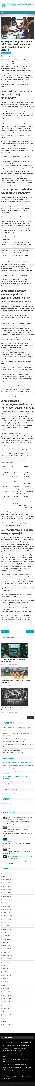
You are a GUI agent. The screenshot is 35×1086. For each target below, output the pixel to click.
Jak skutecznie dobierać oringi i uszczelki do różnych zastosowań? (17, 734)
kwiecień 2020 (7, 1015)
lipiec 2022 (6, 926)
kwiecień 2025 (7, 893)
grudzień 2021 (7, 949)
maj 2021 (5, 972)
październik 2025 (7, 886)
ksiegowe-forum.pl (16, 56)
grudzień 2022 (7, 909)
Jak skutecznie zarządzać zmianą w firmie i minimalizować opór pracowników (14, 709)
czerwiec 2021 (7, 968)
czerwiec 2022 (7, 929)
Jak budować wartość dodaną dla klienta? (14, 1073)
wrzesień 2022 (7, 919)
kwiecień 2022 (7, 935)
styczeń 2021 (6, 985)
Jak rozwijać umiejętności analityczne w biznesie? (6, 631)
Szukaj (3, 714)
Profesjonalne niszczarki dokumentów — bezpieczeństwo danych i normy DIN (14, 751)
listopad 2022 (6, 912)
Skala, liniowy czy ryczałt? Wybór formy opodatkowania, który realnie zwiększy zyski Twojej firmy (18, 740)
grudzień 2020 (7, 988)
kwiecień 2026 (7, 873)
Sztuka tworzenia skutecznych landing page (15, 1064)
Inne (4, 807)
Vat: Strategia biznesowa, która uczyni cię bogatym (17, 762)
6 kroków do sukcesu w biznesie (17, 849)
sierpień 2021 (6, 962)
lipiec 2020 (6, 1005)
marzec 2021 (6, 978)
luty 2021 (5, 982)
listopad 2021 (6, 952)
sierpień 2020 (6, 1001)
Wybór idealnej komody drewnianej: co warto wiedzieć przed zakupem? (18, 729)
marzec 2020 (6, 1018)
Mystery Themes (23, 1084)
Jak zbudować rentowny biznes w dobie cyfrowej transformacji (15, 681)
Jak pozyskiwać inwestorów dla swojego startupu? (17, 1045)
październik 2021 (7, 955)
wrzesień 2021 (7, 959)
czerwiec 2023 (7, 896)
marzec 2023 (6, 899)
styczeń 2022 (6, 945)
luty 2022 (5, 942)
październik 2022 (7, 916)
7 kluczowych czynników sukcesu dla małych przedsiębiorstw (14, 660)
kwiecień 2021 (7, 975)
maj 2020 (5, 1011)
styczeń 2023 (6, 906)
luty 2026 (5, 876)
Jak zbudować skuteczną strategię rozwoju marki (17, 1042)
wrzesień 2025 (7, 889)
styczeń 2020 (6, 1025)
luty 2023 (5, 902)
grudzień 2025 (7, 879)
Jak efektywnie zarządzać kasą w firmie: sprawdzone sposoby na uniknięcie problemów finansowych (17, 829)
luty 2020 (5, 1021)
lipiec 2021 (6, 965)
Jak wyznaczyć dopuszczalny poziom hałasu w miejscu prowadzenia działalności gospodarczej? (30, 631)
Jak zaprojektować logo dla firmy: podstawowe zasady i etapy (18, 745)
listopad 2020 (6, 992)
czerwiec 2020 (7, 1008)
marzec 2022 (6, 939)
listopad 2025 (6, 883)
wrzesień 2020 (7, 998)
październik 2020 (7, 995)
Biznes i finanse (6, 53)
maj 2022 (5, 932)
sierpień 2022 (6, 922)
